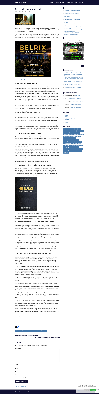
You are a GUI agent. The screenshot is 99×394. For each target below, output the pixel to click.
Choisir (79, 390)
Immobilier (67, 121)
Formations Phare (69, 2)
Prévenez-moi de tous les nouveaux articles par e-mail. (27, 377)
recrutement (76, 147)
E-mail (16, 368)
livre (73, 143)
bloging (74, 130)
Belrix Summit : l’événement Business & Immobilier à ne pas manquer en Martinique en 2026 (73, 74)
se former (69, 150)
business (24, 330)
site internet (76, 150)
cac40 (69, 132)
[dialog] (87, 388)
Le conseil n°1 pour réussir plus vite (72, 17)
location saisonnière (67, 145)
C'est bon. (93, 390)
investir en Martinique (67, 141)
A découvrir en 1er (59, 2)
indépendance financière (68, 138)
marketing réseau (79, 145)
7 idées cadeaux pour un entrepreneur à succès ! (26, 335)
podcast (72, 147)
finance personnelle (67, 136)
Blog (76, 2)
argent (20, 330)
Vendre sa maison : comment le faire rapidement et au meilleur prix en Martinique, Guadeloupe (72, 21)
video (67, 152)
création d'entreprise (76, 132)
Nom (16, 364)
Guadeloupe (73, 136)
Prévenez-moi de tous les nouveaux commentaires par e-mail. (29, 375)
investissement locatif (67, 143)
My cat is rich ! (21, 2)
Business (27, 11)
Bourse (66, 115)
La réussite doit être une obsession (72, 13)
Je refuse (87, 390)
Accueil (51, 2)
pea (69, 147)
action (76, 129)
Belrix (23, 11)
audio (71, 130)
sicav (73, 150)
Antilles (65, 130)
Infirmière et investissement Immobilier (72, 10)
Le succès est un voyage (70, 12)
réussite (65, 150)
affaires (17, 330)
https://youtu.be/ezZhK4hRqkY (28, 79)
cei (71, 132)
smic (80, 150)
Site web (17, 371)
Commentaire (18, 348)
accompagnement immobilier (69, 129)
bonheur (78, 130)
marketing (73, 145)
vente (65, 152)
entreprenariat (39, 330)
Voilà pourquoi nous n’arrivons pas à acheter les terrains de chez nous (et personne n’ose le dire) (73, 82)
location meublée (78, 143)
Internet (66, 122)
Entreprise (31, 11)
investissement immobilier (76, 141)
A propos (81, 2)
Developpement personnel (31, 330)
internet (74, 138)
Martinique (65, 147)
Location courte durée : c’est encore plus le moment (47, 337)
